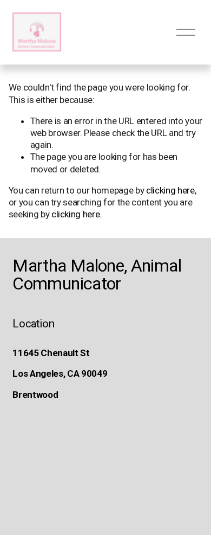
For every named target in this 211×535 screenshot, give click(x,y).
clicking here (170, 190)
